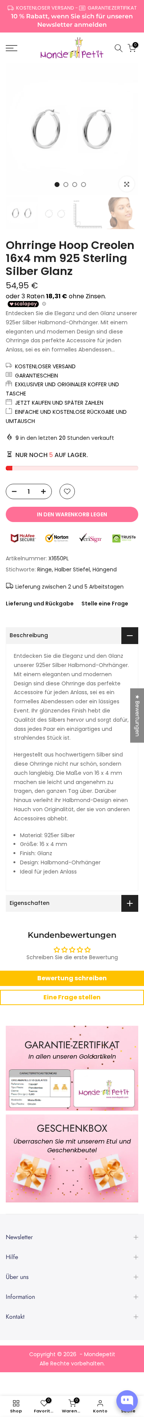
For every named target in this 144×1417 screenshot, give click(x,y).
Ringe (44, 569)
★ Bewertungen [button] (137, 715)
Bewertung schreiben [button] (72, 978)
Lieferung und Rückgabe (40, 603)
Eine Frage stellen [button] (72, 997)
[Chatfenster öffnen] (127, 1401)
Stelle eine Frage (104, 603)
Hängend (105, 569)
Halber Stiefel (72, 569)
